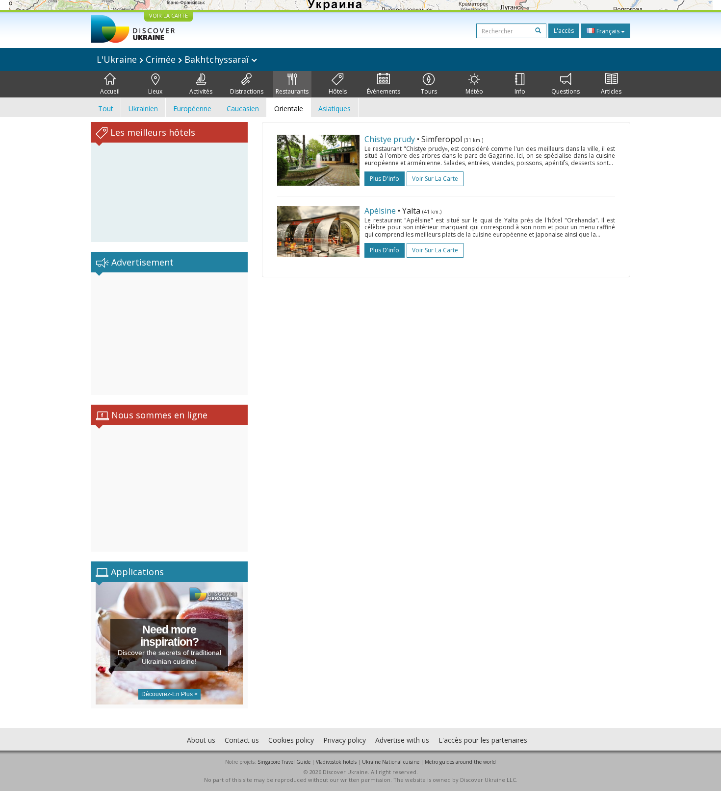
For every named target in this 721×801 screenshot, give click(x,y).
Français (608, 31)
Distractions (246, 91)
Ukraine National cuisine (390, 761)
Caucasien (243, 108)
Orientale (288, 108)
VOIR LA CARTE (168, 15)
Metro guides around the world (460, 761)
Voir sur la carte (435, 178)
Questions (565, 91)
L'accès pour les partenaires (482, 740)
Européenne (192, 108)
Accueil (110, 91)
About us (201, 740)
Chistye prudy (389, 139)
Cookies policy (291, 740)
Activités (200, 91)
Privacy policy (344, 740)
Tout (105, 108)
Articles (611, 91)
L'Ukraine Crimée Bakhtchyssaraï (174, 59)
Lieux (155, 91)
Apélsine (380, 210)
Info (520, 91)
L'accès (564, 30)
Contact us (242, 740)
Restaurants (292, 91)
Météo (474, 91)
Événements (383, 91)
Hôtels (338, 91)
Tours (429, 91)
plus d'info (384, 178)
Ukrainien (143, 108)
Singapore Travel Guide (284, 761)
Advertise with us (402, 740)
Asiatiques (334, 108)
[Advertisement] (169, 333)
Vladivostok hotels (336, 761)
